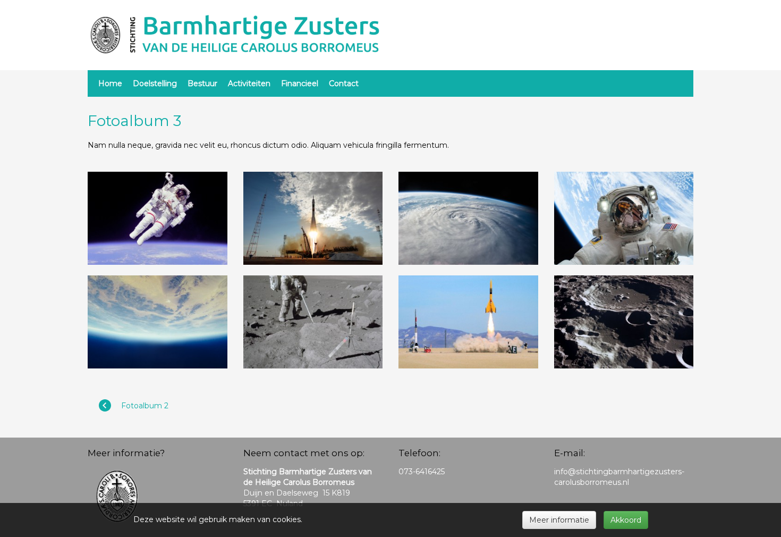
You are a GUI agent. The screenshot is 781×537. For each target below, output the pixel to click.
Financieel (299, 83)
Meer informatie (559, 520)
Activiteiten (249, 83)
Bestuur (202, 83)
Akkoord (625, 520)
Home (110, 83)
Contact (344, 83)
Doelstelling (155, 83)
